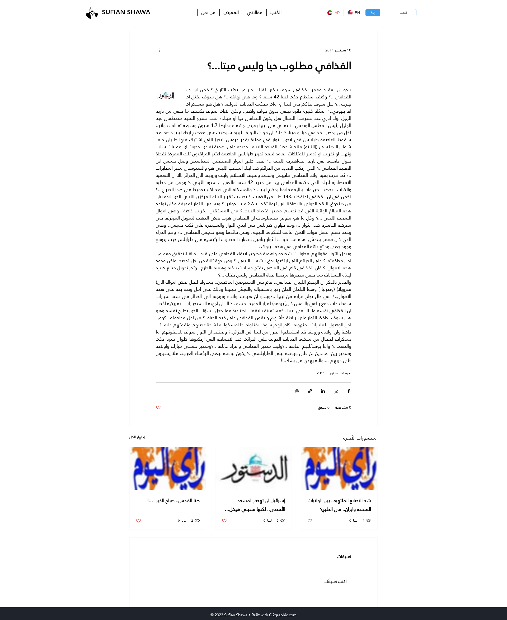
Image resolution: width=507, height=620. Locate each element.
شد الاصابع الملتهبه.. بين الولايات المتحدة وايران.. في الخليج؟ (339, 504)
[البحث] (373, 12)
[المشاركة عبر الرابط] (309, 391)
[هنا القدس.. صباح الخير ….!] (168, 468)
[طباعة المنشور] (296, 391)
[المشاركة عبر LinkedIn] (322, 391)
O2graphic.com (283, 615)
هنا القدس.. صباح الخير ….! (173, 500)
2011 (321, 373)
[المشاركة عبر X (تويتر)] (335, 391)
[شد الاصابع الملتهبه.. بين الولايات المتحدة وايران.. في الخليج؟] (339, 468)
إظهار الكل (137, 437)
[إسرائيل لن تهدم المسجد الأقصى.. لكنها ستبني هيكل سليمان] (253, 468)
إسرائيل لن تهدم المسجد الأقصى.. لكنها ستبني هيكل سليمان (257, 504)
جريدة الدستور (340, 373)
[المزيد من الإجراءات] (159, 50)
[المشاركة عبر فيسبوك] (348, 391)
